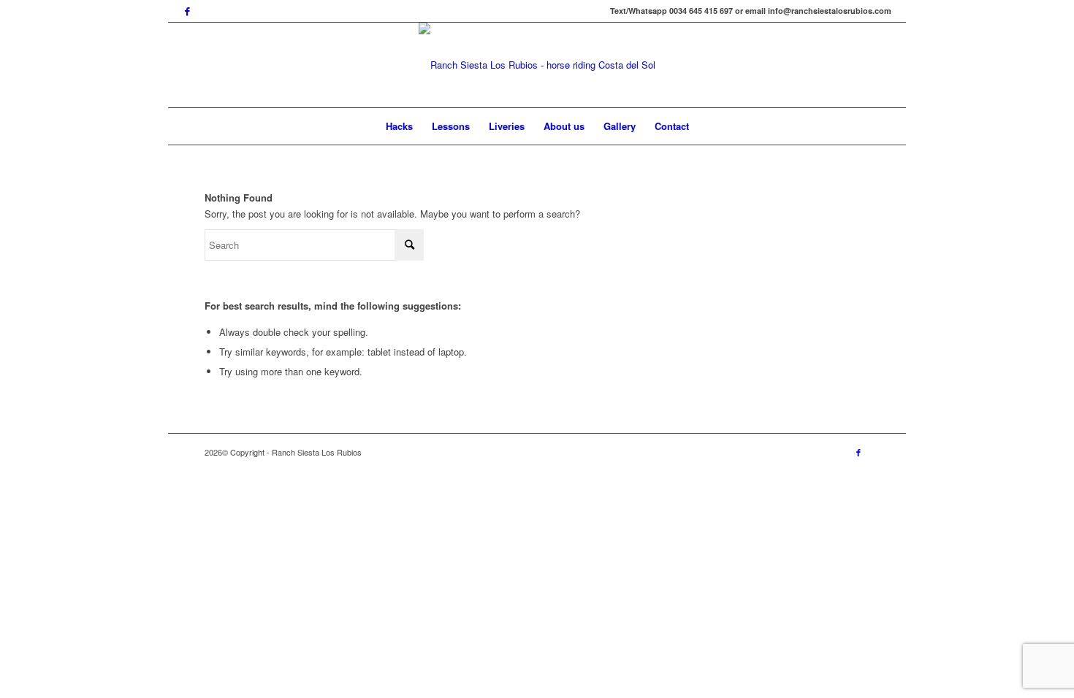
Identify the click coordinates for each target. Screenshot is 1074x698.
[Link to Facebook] (187, 11)
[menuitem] (399, 126)
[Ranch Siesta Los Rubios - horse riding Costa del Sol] (537, 65)
